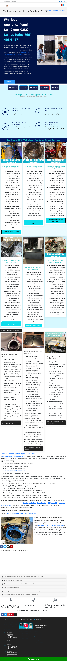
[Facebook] (1, 546)
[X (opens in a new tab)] (59, 1)
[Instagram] (8, 546)
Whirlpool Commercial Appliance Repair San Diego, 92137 (18, 454)
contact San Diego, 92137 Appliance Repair (51, 525)
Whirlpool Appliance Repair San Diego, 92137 (56, 10)
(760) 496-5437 (52, 503)
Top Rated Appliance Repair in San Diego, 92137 (14, 550)
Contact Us (9, 81)
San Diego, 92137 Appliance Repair (12, 456)
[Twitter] (5, 546)
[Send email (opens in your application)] (64, 5)
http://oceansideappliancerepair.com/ (12, 654)
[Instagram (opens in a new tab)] (63, 1)
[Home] (45, 10)
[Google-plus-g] (8, 614)
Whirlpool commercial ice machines (14, 471)
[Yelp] (11, 546)
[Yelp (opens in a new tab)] (62, 5)
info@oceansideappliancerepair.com (12, 647)
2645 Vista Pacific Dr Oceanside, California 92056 (21, 513)
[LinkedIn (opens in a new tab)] (64, 1)
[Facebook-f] (2, 614)
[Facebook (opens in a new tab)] (61, 1)
